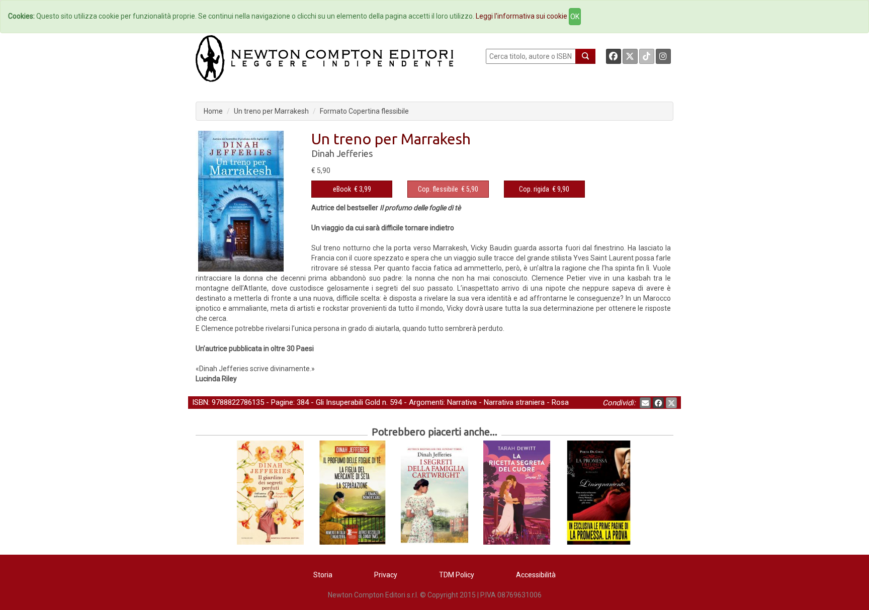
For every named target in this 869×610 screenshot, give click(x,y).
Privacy (385, 575)
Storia (322, 575)
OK (574, 17)
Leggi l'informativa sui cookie (521, 16)
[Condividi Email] (645, 402)
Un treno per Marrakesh (271, 111)
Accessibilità (536, 575)
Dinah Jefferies (342, 153)
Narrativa (462, 402)
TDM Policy (456, 575)
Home (213, 111)
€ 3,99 (352, 189)
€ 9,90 (544, 189)
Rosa (560, 402)
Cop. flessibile (438, 189)
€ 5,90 (448, 189)
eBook (342, 189)
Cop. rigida (534, 189)
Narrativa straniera (514, 402)
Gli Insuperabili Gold (348, 402)
